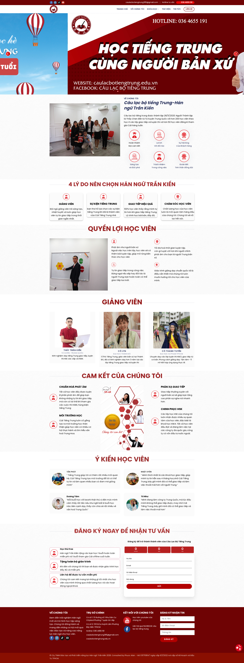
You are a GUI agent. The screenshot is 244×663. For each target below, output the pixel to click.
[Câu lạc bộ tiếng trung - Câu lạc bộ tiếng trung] (58, 9)
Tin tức (177, 9)
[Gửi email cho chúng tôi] (67, 638)
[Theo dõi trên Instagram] (55, 2)
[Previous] (8, 54)
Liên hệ (189, 9)
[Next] (236, 54)
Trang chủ (122, 9)
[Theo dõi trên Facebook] (51, 2)
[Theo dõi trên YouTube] (63, 2)
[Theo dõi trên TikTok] (59, 2)
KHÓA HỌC (152, 9)
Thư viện (166, 9)
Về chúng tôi (137, 9)
